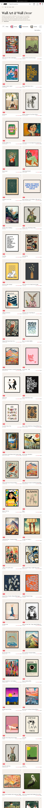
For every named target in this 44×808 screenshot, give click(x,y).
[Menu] (2, 4)
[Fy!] (5, 4)
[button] (38, 30)
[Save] (20, 33)
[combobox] (19, 4)
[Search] (29, 4)
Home (3, 7)
